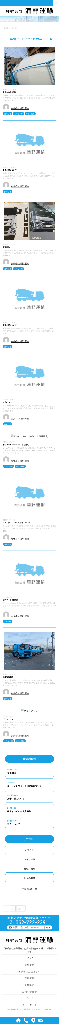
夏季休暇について (10, 325)
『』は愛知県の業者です (29, 950)
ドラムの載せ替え (10, 92)
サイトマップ (29, 1004)
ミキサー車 (18, 113)
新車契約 (6, 247)
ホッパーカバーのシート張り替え (16, 444)
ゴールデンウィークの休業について (24, 785)
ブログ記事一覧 (29, 888)
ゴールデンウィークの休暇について (16, 522)
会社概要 (30, 984)
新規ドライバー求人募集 (19, 811)
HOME (30, 958)
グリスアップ (8, 719)
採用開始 (11, 773)
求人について (8, 402)
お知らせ (7, 113)
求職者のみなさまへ (29, 971)
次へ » (21, 908)
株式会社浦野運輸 (20, 108)
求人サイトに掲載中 (10, 599)
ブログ (29, 998)
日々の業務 (29, 878)
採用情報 (30, 978)
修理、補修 (30, 113)
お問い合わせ (29, 991)
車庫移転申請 (8, 677)
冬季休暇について (10, 170)
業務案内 (30, 964)
